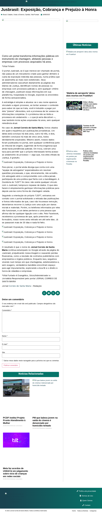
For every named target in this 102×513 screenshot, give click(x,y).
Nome (5, 336)
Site (3, 352)
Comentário (7, 310)
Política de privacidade (87, 491)
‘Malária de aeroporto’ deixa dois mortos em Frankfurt (80, 94)
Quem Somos (87, 500)
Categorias (93, 511)
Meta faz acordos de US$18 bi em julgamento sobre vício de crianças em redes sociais (15, 472)
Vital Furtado (35, 14)
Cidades (10, 14)
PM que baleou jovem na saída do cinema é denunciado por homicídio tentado (45, 421)
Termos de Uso (87, 496)
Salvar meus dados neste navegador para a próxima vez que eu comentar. (31, 360)
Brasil (5, 14)
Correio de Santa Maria (20, 286)
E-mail (5, 344)
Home (74, 511)
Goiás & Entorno (19, 14)
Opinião (27, 14)
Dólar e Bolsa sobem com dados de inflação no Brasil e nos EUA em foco (90, 106)
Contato (87, 505)
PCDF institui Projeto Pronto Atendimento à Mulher (14, 420)
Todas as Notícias (82, 511)
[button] (44, 293)
